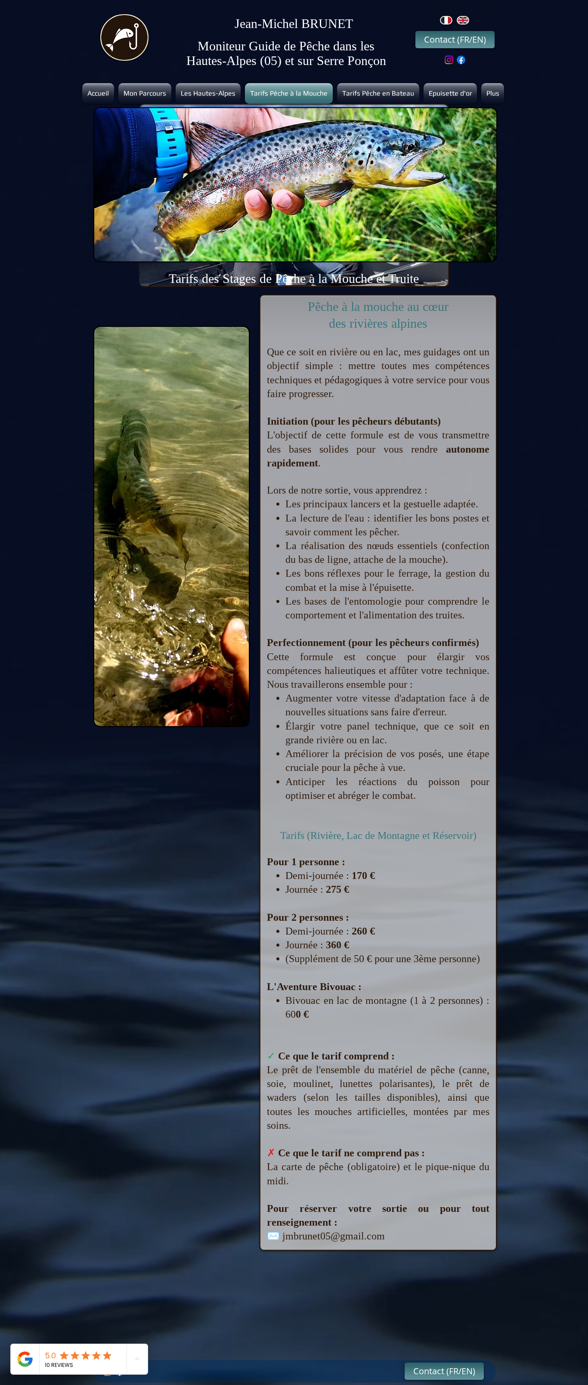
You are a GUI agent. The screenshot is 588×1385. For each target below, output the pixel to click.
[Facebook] (461, 59)
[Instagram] (449, 59)
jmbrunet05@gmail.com (333, 1236)
